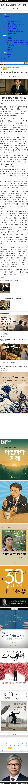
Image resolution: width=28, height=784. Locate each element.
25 (10, 748)
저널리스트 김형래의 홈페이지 (13, 4)
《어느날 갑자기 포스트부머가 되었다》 (15, 32)
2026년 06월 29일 (5, 343)
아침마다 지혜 (8, 39)
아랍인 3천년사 (9, 51)
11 (10, 743)
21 (22, 745)
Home (4, 14)
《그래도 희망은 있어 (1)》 (12, 26)
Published (5, 19)
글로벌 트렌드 (8, 49)
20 (18, 745)
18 (10, 745)
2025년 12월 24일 (5, 371)
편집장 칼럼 (8, 37)
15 (26, 743)
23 (2, 748)
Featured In (6, 35)
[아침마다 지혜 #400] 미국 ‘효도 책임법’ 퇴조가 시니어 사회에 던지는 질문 (14, 340)
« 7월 (13, 752)
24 (6, 748)
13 (18, 743)
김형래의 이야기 (9, 56)
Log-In (3, 64)
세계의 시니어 (8, 47)
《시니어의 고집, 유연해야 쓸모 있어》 (15, 25)
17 (6, 745)
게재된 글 (5, 333)
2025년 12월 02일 (13, 76)
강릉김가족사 (8, 54)
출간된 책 (5, 69)
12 (14, 743)
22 (26, 745)
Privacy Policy (8, 18)
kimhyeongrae (4, 76)
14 (22, 743)
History (4, 52)
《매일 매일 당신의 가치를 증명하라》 (14, 30)
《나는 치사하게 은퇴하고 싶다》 (13, 33)
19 (14, 745)
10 (6, 743)
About (7, 16)
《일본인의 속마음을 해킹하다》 (13, 21)
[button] (0, 60)
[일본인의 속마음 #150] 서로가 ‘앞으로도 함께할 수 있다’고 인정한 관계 (13, 367)
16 (2, 745)
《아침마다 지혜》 (9, 23)
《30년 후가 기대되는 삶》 (12, 28)
